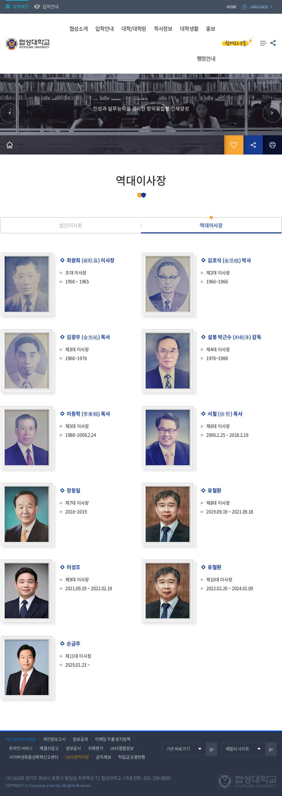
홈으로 (9, 145)
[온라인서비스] (9, 113)
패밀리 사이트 (237, 749)
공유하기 (273, 43)
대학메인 (20, 6)
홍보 (210, 28)
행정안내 (206, 58)
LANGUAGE (259, 7)
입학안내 (50, 6)
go (212, 748)
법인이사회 (70, 225)
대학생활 (189, 28)
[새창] (238, 44)
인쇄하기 (272, 145)
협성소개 (78, 28)
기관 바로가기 (178, 749)
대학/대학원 (133, 28)
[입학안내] (272, 113)
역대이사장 (211, 225)
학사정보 (163, 28)
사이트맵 (263, 43)
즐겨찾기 (233, 145)
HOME (232, 7)
